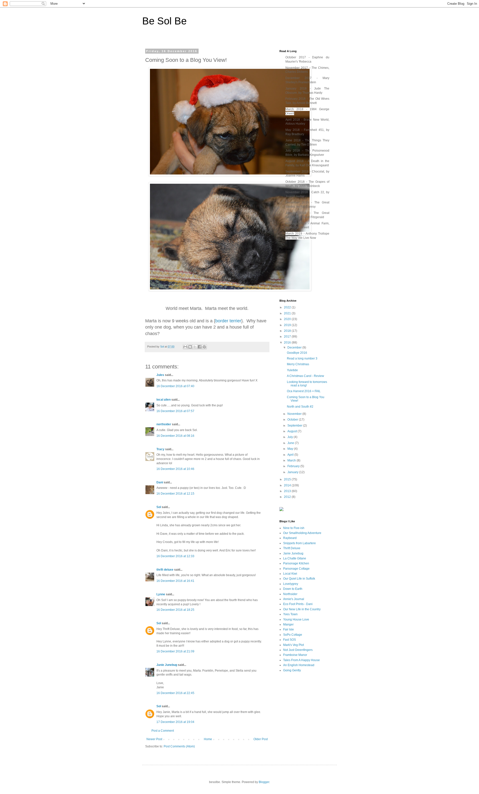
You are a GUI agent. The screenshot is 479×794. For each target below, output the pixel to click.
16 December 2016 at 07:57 (175, 411)
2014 (288, 485)
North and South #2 (300, 406)
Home (208, 739)
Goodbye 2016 (297, 352)
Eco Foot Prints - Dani (298, 604)
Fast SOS (289, 639)
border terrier (228, 320)
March (292, 460)
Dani (159, 482)
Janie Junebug (166, 665)
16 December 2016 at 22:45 (175, 693)
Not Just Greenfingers (298, 650)
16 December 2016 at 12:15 (175, 493)
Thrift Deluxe (291, 548)
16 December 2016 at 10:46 (175, 469)
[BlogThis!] (190, 346)
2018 (288, 331)
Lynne (160, 594)
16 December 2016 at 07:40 (175, 386)
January (293, 472)
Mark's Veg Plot (293, 645)
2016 (288, 342)
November (294, 414)
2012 (288, 497)
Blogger (264, 782)
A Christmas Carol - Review (305, 376)
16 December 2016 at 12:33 (175, 556)
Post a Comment (162, 730)
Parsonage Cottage (296, 568)
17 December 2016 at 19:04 (175, 722)
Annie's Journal (293, 599)
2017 (288, 336)
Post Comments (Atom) (179, 746)
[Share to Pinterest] (204, 346)
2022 (288, 307)
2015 (288, 479)
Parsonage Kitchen (296, 563)
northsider (164, 424)
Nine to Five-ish (293, 528)
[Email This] (185, 346)
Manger (288, 624)
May (290, 448)
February (293, 466)
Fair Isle (288, 629)
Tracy (160, 449)
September (295, 425)
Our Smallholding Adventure (302, 533)
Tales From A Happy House (301, 660)
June (291, 443)
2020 (288, 319)
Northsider (290, 594)
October (293, 419)
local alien (163, 399)
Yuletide (292, 370)
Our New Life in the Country (302, 609)
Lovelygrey (290, 584)
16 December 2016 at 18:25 (175, 610)
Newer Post (154, 739)
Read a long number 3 (302, 358)
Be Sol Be (164, 20)
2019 (288, 325)
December (294, 347)
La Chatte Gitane (294, 558)
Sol (158, 507)
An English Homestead (298, 665)
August (292, 431)
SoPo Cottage (292, 634)
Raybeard (290, 538)
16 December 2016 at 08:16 (175, 436)
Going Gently (292, 670)
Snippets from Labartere (299, 543)
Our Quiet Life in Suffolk (299, 578)
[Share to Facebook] (199, 346)
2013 (288, 491)
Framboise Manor (295, 655)
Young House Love (296, 619)
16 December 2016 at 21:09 (175, 651)
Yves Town (290, 614)
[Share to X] (194, 346)
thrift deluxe (164, 569)
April (290, 454)
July (290, 437)
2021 (288, 313)
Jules (160, 375)
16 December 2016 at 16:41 (175, 581)
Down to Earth (292, 589)
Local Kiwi (290, 573)
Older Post (260, 739)
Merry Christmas (298, 364)
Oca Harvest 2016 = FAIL (304, 391)
